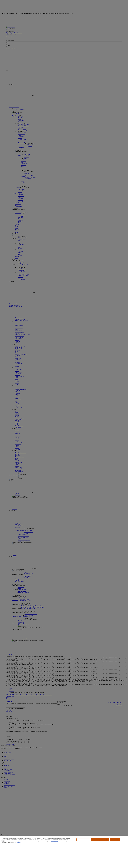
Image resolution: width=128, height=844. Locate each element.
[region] (64, 840)
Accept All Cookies (115, 839)
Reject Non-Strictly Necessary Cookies (100, 839)
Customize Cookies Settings (83, 839)
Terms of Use (20, 842)
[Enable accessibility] (3, 841)
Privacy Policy (54, 841)
